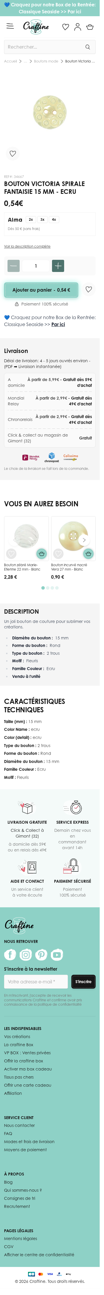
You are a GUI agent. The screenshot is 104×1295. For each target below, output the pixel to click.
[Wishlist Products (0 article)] (65, 27)
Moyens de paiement (25, 1149)
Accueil (10, 61)
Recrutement (17, 1206)
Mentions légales (20, 1238)
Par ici (74, 11)
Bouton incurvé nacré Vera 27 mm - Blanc (69, 567)
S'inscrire (83, 981)
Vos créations (17, 1036)
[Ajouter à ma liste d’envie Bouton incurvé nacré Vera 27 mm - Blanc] (58, 554)
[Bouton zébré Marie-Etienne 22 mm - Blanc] (26, 538)
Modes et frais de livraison (29, 1141)
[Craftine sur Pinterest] (41, 955)
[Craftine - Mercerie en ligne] (36, 27)
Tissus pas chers (19, 1077)
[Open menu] (10, 26)
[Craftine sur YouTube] (57, 955)
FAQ (8, 1133)
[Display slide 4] (57, 588)
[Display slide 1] (43, 588)
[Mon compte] (77, 27)
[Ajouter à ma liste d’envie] (13, 154)
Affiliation (13, 1093)
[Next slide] (84, 540)
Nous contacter (19, 1125)
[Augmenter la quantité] (58, 266)
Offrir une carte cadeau (27, 1085)
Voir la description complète (27, 246)
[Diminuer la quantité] (14, 266)
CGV (9, 1246)
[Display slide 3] (52, 588)
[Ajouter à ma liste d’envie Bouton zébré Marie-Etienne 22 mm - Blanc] (11, 554)
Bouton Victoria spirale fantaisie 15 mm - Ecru (80, 61)
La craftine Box (18, 1044)
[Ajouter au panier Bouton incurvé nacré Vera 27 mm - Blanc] (88, 554)
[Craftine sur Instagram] (26, 955)
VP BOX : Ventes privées (27, 1052)
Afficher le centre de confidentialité (39, 1254)
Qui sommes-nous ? (23, 1190)
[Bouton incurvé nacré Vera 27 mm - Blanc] (73, 538)
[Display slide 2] (47, 588)
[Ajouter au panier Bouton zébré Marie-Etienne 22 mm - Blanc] (41, 554)
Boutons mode (46, 61)
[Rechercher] (87, 46)
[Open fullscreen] (50, 117)
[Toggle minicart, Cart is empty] (90, 27)
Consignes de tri (19, 1198)
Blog (8, 1182)
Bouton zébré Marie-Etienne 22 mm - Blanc (22, 567)
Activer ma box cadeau (28, 1068)
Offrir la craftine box (23, 1060)
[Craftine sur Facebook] (10, 955)
